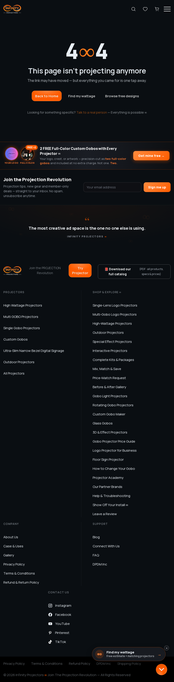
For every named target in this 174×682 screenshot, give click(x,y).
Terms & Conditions (19, 573)
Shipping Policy (129, 663)
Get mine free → (151, 155)
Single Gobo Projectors (21, 328)
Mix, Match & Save (107, 368)
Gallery (8, 555)
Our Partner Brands (107, 486)
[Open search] (133, 9)
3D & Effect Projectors (110, 432)
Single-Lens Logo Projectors (115, 305)
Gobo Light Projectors (110, 396)
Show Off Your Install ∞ (110, 504)
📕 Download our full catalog (133, 271)
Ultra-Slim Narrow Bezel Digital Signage (33, 350)
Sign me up (157, 187)
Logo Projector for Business (115, 450)
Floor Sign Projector (108, 459)
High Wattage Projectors (22, 305)
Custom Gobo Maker (109, 414)
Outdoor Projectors (18, 362)
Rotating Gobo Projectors (113, 405)
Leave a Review (105, 514)
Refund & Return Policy (21, 582)
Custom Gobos (15, 339)
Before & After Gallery (109, 387)
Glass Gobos (103, 423)
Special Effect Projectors (112, 341)
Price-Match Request (109, 377)
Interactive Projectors (110, 350)
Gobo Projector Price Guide (114, 441)
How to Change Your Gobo (114, 468)
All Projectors (13, 373)
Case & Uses (13, 546)
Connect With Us (106, 546)
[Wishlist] (145, 9)
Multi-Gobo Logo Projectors (115, 314)
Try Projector (80, 270)
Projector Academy (108, 477)
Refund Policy (79, 663)
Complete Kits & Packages (113, 359)
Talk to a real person (91, 112)
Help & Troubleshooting (111, 495)
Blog (96, 537)
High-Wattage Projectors (112, 323)
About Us (10, 537)
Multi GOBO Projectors (20, 316)
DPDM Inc (100, 564)
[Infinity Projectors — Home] (12, 9)
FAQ (96, 555)
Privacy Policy (14, 564)
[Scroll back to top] (161, 669)
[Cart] (157, 9)
